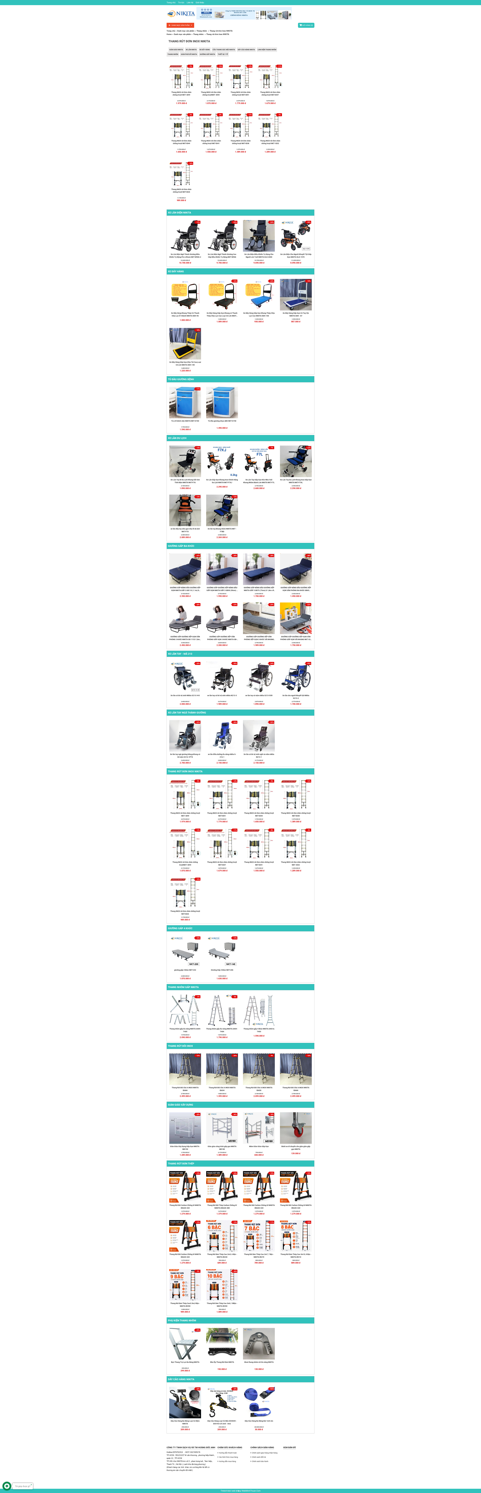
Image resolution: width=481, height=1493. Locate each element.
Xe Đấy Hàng (204, 50)
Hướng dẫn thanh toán (228, 1453)
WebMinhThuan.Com (251, 1491)
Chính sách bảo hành (260, 1461)
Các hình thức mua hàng (228, 1457)
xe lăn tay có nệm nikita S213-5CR (258, 695)
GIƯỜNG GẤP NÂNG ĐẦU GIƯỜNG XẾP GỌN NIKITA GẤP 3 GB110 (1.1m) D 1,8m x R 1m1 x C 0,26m (185, 590)
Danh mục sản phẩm (180, 25)
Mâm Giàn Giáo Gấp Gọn (259, 1146)
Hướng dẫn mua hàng (227, 1461)
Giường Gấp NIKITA (207, 54)
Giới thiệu (200, 2)
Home (169, 34)
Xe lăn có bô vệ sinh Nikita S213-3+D (185, 695)
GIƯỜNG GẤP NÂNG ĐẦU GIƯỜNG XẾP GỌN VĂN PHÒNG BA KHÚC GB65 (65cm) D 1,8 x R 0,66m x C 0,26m (296, 590)
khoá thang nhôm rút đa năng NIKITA (259, 1362)
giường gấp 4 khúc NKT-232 (185, 970)
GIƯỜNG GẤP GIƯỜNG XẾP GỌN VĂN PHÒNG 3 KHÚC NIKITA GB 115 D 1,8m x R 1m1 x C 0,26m (185, 639)
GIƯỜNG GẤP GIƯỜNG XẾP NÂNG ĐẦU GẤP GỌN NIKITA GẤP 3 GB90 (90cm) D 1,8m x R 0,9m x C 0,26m (222, 590)
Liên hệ (190, 2)
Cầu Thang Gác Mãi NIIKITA (224, 50)
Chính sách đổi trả (259, 1457)
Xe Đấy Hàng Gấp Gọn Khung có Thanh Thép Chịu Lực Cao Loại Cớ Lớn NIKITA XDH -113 (222, 316)
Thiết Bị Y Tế (223, 54)
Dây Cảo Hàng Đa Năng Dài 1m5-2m (259, 1421)
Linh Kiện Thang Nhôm (267, 50)
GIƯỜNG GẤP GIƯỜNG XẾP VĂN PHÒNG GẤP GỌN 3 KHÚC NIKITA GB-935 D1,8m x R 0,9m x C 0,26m (222, 639)
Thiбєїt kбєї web (228, 1491)
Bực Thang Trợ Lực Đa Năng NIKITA (185, 1362)
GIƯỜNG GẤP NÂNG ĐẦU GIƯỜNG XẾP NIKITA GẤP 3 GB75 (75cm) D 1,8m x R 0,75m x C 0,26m (259, 590)
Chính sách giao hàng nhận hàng (264, 1453)
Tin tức (181, 2)
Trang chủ (171, 2)
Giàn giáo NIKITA (176, 50)
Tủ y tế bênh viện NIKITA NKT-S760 (185, 421)
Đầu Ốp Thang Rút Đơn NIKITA (222, 1362)
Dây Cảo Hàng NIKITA (246, 50)
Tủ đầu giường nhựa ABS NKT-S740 (222, 421)
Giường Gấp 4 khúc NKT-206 (222, 970)
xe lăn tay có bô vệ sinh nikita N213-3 (222, 695)
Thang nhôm (202, 31)
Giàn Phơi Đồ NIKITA (189, 54)
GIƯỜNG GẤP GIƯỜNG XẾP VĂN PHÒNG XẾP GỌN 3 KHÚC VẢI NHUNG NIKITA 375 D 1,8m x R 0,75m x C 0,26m (259, 639)
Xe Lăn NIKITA (191, 50)
